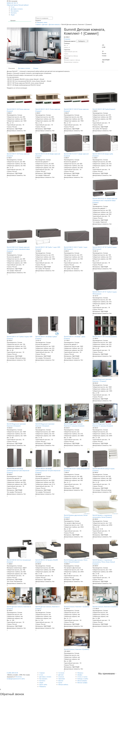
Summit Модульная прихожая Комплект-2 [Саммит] (16, 425)
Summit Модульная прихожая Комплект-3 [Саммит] (44, 425)
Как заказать (15, 11)
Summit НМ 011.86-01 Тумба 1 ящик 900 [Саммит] (75, 248)
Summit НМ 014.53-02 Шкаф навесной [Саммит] (47, 155)
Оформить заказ (42, 22)
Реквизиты (42, 686)
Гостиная (61, 673)
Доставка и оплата (17, 9)
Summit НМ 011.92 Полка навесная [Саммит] (18, 110)
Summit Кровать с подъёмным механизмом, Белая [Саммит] (102, 516)
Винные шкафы (82, 682)
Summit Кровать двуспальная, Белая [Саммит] (76, 516)
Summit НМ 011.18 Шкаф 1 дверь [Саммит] (74, 337)
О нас (12, 7)
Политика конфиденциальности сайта (16, 678)
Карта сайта (43, 684)
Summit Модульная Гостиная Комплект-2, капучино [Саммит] (74, 425)
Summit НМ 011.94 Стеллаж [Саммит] (105, 336)
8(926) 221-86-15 (12, 3)
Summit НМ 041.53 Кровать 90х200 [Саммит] (46, 561)
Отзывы (35, 68)
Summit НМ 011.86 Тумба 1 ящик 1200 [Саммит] (47, 248)
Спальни (61, 677)
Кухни (60, 682)
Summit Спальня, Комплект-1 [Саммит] (76, 606)
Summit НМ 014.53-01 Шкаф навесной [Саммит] (76, 155)
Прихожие (61, 679)
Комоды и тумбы (82, 679)
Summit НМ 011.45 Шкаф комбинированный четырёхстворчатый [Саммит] (47, 470)
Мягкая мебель (63, 684)
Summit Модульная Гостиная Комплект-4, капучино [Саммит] (103, 425)
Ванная (60, 681)
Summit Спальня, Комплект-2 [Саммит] (105, 606)
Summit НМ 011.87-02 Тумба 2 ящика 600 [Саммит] (105, 248)
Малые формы (82, 681)
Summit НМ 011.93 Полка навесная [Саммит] (18, 155)
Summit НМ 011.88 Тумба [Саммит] (104, 109)
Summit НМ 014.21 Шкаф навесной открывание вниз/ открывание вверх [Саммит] (18, 249)
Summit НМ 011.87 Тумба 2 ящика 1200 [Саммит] (19, 337)
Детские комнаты (54, 24)
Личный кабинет (23, 5)
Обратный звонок (12, 5)
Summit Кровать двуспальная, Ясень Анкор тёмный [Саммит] (75, 561)
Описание (11, 68)
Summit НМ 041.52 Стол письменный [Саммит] (19, 561)
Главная (38, 24)
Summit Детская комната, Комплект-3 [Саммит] (47, 607)
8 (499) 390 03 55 (12, 673)
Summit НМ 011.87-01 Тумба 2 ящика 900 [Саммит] (105, 293)
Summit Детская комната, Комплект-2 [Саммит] (19, 607)
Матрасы (80, 673)
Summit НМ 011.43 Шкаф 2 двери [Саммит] (46, 337)
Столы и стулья (82, 677)
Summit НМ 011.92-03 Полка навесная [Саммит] (76, 110)
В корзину (67, 39)
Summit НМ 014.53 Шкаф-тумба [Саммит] (103, 155)
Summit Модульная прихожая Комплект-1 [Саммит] (102, 380)
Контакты (14, 13)
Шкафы (79, 675)
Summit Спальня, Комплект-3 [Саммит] (76, 649)
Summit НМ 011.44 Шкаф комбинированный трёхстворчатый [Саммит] (18, 470)
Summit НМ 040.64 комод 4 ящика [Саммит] (103, 469)
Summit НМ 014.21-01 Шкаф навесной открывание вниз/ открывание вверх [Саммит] (105, 200)
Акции (13, 15)
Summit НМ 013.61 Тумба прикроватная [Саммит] (77, 469)
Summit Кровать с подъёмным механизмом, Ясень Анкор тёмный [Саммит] (104, 562)
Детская (44, 24)
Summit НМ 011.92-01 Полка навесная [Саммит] (47, 110)
